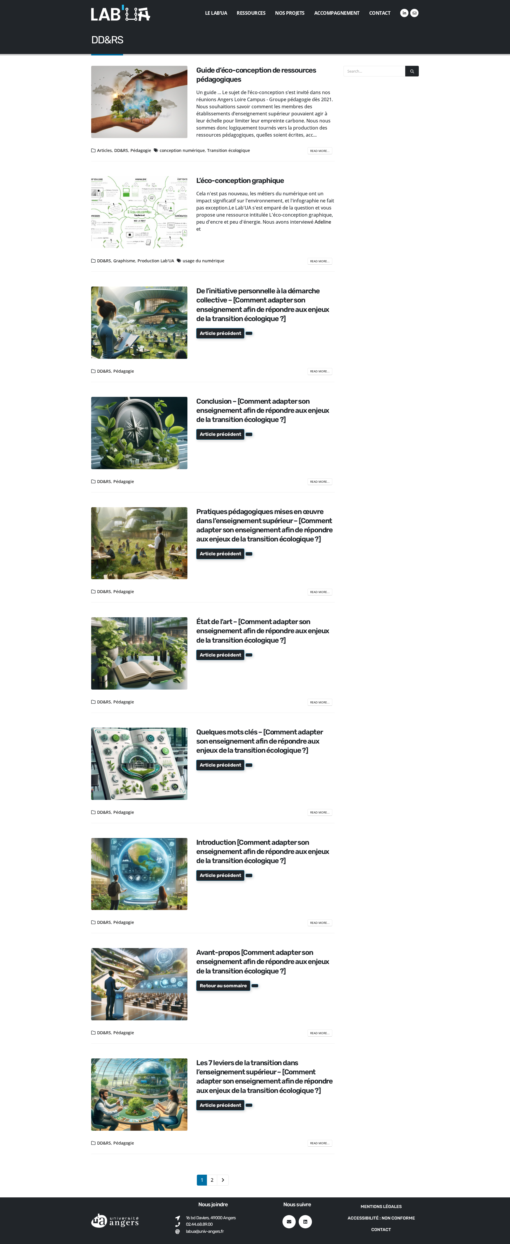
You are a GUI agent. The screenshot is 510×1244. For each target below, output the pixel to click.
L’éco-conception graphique (240, 180)
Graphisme (124, 260)
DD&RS (121, 150)
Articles (104, 150)
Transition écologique (228, 150)
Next (223, 1180)
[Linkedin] (305, 1221)
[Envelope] (289, 1221)
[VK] (414, 13)
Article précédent (220, 333)
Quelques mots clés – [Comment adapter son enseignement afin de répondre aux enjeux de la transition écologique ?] (259, 741)
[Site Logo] (120, 13)
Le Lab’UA (216, 13)
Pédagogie (140, 150)
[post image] (139, 102)
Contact (379, 13)
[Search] (412, 71)
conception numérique (182, 150)
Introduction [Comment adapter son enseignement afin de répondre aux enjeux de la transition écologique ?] (262, 851)
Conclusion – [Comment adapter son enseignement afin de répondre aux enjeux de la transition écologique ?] (262, 410)
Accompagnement (336, 13)
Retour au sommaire (223, 985)
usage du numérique (203, 260)
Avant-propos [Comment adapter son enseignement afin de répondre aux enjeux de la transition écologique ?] (262, 961)
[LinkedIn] (404, 13)
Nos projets (290, 13)
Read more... (320, 151)
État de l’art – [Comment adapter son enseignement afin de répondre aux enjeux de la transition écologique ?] (262, 631)
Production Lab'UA (156, 260)
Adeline (323, 222)
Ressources (251, 13)
